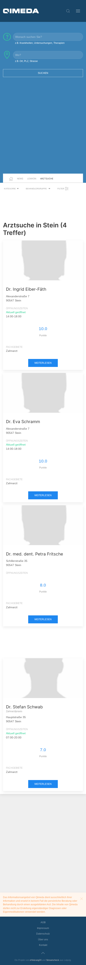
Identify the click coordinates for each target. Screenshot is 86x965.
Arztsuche (46, 178)
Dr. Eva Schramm (23, 421)
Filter (61, 189)
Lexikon (31, 178)
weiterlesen (43, 363)
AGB (43, 922)
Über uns (43, 939)
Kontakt (43, 945)
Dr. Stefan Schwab (24, 706)
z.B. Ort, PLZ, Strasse (26, 61)
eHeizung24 (35, 960)
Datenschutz (43, 933)
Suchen (43, 73)
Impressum (43, 928)
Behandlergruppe (36, 189)
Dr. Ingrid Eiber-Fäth (26, 289)
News (20, 178)
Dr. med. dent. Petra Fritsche (34, 553)
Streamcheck (52, 960)
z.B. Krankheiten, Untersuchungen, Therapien (40, 43)
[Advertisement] (43, 128)
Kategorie (10, 189)
